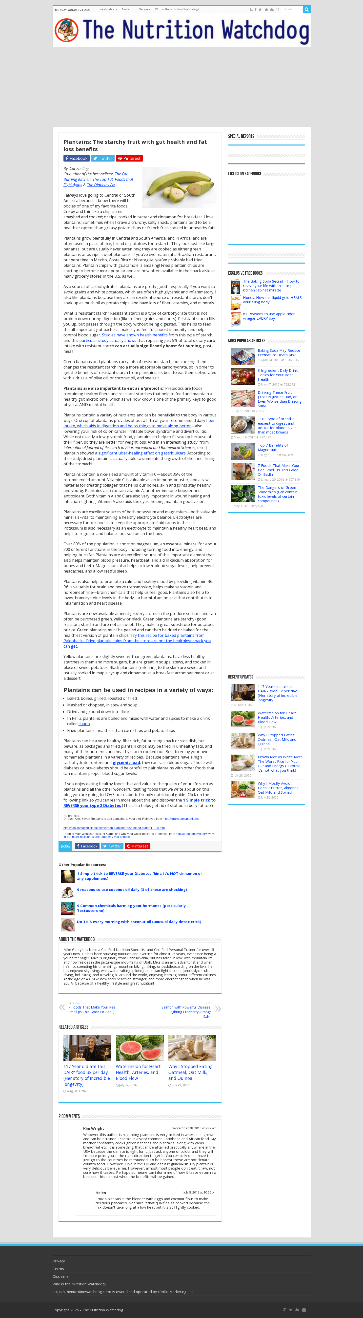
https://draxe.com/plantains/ (181, 819)
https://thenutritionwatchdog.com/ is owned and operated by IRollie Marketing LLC (123, 1291)
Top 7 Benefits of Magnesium (273, 447)
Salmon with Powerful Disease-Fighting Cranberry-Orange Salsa (186, 1010)
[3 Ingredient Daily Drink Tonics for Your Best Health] (243, 376)
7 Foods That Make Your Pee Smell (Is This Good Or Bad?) (91, 1007)
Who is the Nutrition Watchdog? (177, 9)
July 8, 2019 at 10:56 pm (200, 1192)
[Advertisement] (181, 87)
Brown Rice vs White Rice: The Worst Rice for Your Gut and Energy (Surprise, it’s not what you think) (280, 763)
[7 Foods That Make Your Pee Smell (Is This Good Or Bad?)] (243, 471)
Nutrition (128, 9)
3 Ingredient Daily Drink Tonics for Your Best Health (278, 375)
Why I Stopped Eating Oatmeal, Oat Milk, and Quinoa (190, 1072)
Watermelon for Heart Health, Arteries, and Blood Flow (138, 1072)
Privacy (59, 1260)
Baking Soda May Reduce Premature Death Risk (279, 352)
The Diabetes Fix (101, 184)
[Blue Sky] (272, 10)
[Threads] (266, 10)
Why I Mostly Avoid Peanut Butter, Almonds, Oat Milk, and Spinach (279, 788)
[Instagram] (277, 10)
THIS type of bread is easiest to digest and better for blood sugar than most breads (277, 425)
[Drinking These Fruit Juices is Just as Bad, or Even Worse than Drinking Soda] (243, 398)
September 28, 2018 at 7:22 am (194, 1128)
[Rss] (251, 10)
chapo (84, 723)
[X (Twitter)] (291, 1310)
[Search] (307, 9)
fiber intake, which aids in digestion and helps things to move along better (139, 423)
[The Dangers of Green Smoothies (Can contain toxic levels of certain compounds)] (243, 493)
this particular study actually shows (103, 340)
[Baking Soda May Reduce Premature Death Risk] (243, 356)
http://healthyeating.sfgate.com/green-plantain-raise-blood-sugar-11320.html (114, 828)
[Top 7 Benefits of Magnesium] (243, 451)
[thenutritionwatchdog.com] (182, 30)
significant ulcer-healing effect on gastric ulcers (142, 453)
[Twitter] (260, 10)
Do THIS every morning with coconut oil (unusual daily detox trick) (139, 921)
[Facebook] (255, 10)
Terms (58, 1268)
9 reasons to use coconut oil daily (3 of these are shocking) (132, 889)
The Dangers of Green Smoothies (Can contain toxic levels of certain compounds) (277, 494)
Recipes (144, 9)
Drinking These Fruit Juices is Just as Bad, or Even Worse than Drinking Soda (280, 399)
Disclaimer (61, 1276)
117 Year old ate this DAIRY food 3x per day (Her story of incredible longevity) (86, 1075)
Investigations (107, 9)
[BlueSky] (297, 1310)
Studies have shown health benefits (135, 335)
